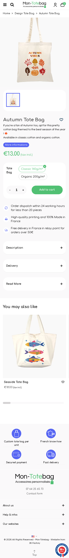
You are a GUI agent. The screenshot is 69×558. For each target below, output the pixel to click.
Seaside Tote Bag (16, 382)
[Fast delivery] (51, 454)
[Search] (13, 4)
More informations (16, 145)
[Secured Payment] (16, 454)
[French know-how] (51, 433)
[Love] (61, 119)
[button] (7, 403)
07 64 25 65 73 (34, 489)
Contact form (34, 493)
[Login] (55, 4)
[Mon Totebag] (34, 5)
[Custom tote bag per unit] (16, 433)
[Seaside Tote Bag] (34, 346)
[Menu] (6, 4)
